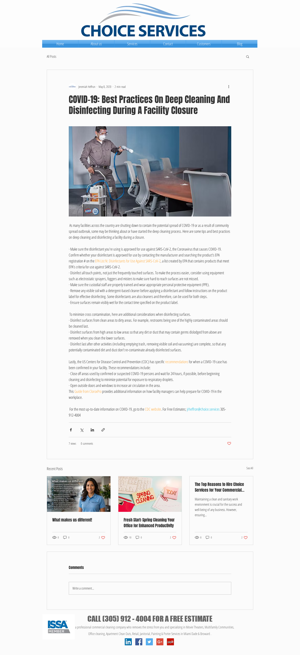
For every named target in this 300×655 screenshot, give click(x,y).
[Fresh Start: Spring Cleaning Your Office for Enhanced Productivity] (150, 494)
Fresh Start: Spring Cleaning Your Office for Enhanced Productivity (149, 523)
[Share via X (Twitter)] (82, 430)
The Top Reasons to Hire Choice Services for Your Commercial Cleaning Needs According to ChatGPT (219, 487)
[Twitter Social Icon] (149, 641)
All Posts (51, 56)
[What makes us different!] (78, 494)
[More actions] (228, 86)
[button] (248, 56)
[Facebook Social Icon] (138, 641)
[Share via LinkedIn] (92, 430)
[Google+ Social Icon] (159, 641)
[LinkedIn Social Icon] (128, 641)
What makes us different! (72, 520)
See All (249, 468)
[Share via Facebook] (71, 430)
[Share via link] (103, 430)
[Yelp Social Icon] (170, 641)
